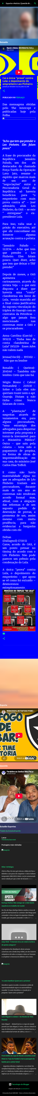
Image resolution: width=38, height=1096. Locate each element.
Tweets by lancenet (9, 840)
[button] (4, 91)
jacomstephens (25, 1088)
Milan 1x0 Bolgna (8, 867)
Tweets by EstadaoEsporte (10, 831)
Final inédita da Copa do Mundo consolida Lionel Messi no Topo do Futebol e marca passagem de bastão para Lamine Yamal (18, 1059)
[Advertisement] (19, 681)
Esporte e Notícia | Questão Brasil (19, 3)
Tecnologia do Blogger (20, 1084)
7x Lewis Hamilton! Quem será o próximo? (16, 981)
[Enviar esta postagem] (4, 634)
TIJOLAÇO (20, 97)
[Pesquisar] (35, 3)
